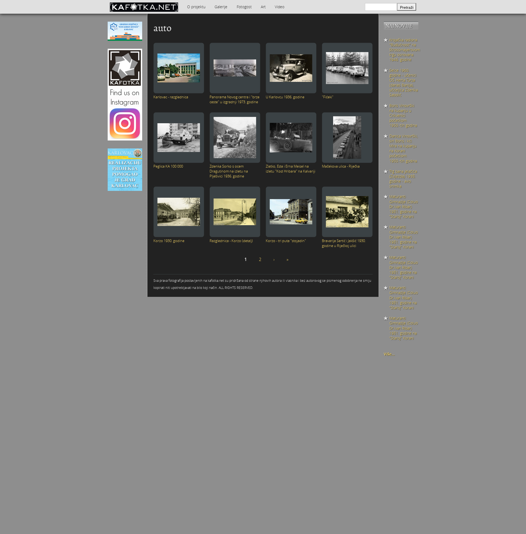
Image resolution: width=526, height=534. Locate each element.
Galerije (221, 6)
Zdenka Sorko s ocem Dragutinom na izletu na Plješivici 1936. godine (229, 171)
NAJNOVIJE (399, 25)
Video (279, 6)
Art (263, 6)
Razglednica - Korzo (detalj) (231, 240)
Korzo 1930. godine (168, 240)
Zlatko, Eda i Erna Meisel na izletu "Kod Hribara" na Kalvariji (290, 169)
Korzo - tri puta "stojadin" (286, 240)
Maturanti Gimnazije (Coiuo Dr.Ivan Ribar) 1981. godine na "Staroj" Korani (403, 206)
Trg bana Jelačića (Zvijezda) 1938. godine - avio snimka (403, 179)
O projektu (196, 6)
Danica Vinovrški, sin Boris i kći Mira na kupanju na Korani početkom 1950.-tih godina (403, 148)
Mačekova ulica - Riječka (341, 166)
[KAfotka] (143, 7)
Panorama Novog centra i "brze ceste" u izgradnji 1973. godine (234, 99)
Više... (389, 354)
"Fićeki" (327, 96)
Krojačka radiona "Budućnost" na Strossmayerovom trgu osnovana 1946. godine (403, 50)
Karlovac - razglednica (170, 96)
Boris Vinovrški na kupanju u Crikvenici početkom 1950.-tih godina (403, 115)
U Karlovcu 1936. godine (285, 96)
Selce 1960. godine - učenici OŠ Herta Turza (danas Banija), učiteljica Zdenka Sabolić (403, 83)
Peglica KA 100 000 (168, 166)
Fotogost (244, 6)
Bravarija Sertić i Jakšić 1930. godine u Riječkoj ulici (344, 243)
